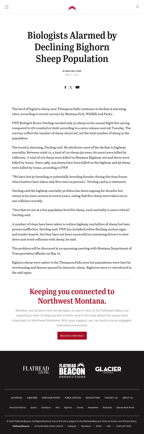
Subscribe (32, 398)
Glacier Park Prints (125, 407)
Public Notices (73, 398)
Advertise (16, 398)
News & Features (18, 407)
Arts (57, 407)
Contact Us (111, 398)
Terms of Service (110, 421)
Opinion (68, 407)
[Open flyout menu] (6, 7)
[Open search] (137, 6)
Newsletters (93, 398)
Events (80, 407)
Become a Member (72, 335)
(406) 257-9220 (123, 426)
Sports (34, 407)
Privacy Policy (129, 421)
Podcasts (107, 407)
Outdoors (46, 407)
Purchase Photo (51, 398)
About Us (127, 398)
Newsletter (93, 407)
